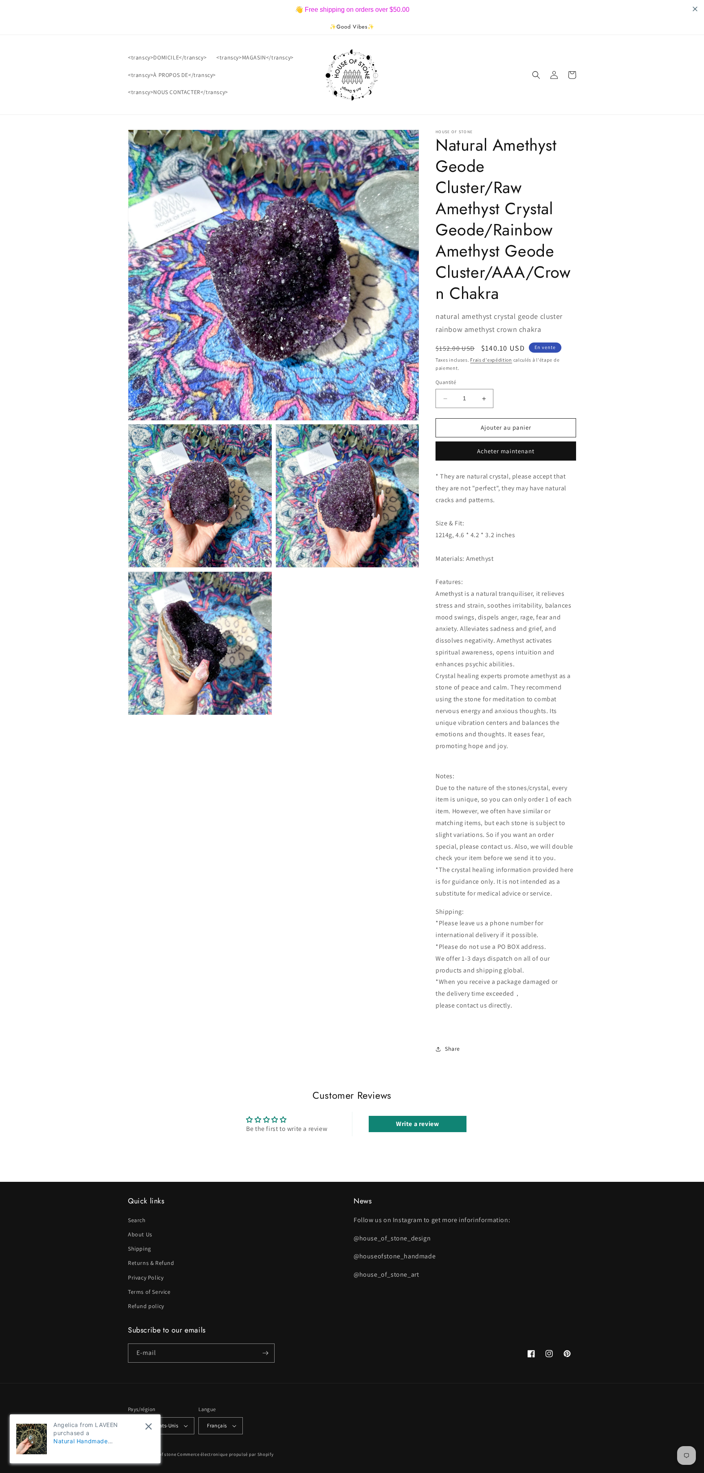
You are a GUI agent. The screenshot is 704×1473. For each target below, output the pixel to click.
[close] (148, 1426)
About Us (140, 1234)
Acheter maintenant (506, 451)
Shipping (139, 1248)
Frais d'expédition (491, 360)
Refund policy (146, 1306)
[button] (536, 75)
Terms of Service (149, 1291)
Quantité (446, 382)
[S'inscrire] (265, 1353)
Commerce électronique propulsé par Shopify (225, 1454)
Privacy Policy (145, 1277)
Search (137, 1220)
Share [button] (452, 1048)
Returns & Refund (151, 1263)
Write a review (417, 1124)
